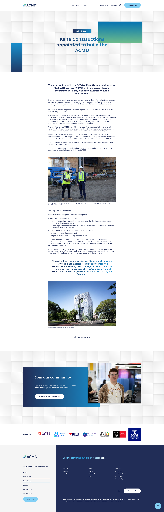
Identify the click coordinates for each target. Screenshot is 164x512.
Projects (65, 471)
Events (91, 479)
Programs (65, 468)
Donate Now (118, 471)
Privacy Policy (119, 479)
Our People (92, 474)
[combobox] (23, 485)
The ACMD (92, 468)
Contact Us (132, 491)
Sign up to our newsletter (49, 396)
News (90, 476)
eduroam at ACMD (120, 474)
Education (66, 474)
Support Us (132, 5)
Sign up (30, 499)
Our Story (91, 471)
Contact (114, 5)
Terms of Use (119, 476)
